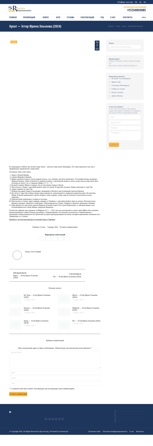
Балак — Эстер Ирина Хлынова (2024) (36, 322)
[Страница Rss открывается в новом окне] (52, 419)
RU (145, 2)
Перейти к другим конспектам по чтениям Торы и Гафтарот (32, 219)
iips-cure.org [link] (44, 431)
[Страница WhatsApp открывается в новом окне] (62, 419)
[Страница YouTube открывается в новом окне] (49, 419)
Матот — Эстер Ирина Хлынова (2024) (84, 296)
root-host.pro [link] (63, 431)
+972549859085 (136, 10)
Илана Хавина (117, 92)
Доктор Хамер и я (130, 65)
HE (140, 2)
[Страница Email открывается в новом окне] (56, 419)
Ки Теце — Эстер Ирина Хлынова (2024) (37, 296)
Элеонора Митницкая (120, 85)
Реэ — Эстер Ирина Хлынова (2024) (86, 321)
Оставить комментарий (68, 227)
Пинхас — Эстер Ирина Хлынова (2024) (37, 309)
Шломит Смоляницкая (121, 78)
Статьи (13, 42)
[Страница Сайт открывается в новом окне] (59, 419)
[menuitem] (13, 17)
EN (136, 2)
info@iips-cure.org (125, 2)
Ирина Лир (116, 82)
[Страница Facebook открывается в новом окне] (46, 419)
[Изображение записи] (15, 299)
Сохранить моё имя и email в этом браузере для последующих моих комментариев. (43, 389)
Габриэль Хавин (118, 89)
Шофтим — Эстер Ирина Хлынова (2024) (85, 309)
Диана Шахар (117, 96)
